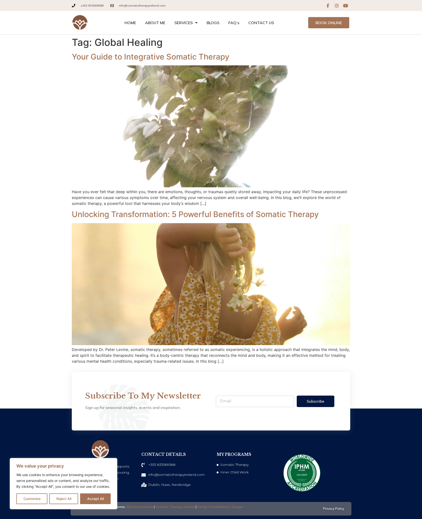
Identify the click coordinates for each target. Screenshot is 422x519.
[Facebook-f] (328, 5)
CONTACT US (261, 22)
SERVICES (183, 22)
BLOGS (213, 22)
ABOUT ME (155, 22)
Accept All (95, 499)
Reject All (63, 499)
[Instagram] (336, 5)
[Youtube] (345, 5)
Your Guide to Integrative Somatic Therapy (150, 56)
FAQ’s (233, 22)
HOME (130, 22)
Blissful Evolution (140, 507)
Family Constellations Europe (220, 507)
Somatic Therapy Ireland (175, 507)
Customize (32, 499)
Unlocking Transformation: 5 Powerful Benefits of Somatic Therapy (195, 214)
